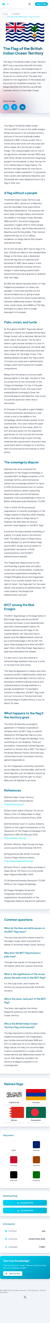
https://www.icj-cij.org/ (15, 838)
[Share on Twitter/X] (6, 107)
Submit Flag (41, 4)
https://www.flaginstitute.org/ (18, 861)
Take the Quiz (14, 1273)
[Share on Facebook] (14, 107)
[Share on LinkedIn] (22, 107)
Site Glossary (33, 1290)
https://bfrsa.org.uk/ (14, 804)
